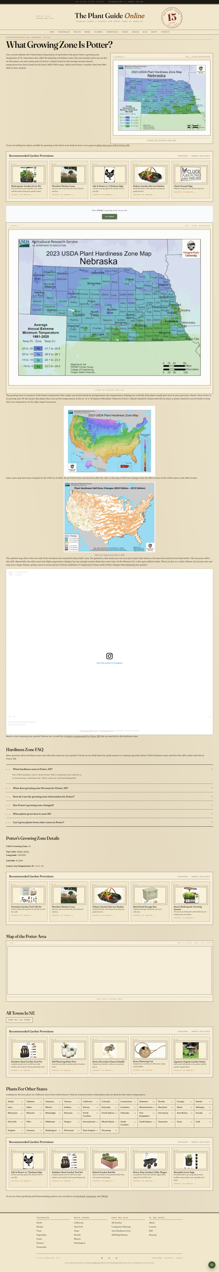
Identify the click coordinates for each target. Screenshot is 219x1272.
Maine (184, 1107)
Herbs (88, 32)
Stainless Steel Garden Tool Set (26, 1061)
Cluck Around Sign (183, 186)
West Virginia (90, 1130)
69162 (20, 851)
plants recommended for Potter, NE (83, 736)
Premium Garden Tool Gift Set (26, 906)
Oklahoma (53, 1121)
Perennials (112, 32)
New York (15, 1121)
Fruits (77, 32)
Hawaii (203, 1101)
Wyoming (109, 1130)
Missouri (34, 1113)
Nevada (203, 1113)
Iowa (15, 1107)
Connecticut (128, 1101)
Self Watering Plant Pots (64, 1061)
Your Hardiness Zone (121, 1231)
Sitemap (153, 1235)
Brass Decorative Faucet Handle (109, 1061)
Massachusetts (147, 1107)
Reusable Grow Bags (184, 1172)
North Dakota (109, 1113)
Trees (125, 32)
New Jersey (166, 1113)
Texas (184, 1121)
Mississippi (53, 1113)
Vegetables (64, 32)
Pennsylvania (90, 1121)
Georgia (184, 1101)
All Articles (117, 1222)
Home (52, 32)
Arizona (72, 1101)
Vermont (34, 1130)
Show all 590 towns (19, 1020)
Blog (145, 32)
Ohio (34, 1121)
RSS (151, 1231)
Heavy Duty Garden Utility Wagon (150, 1172)
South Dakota (147, 1121)
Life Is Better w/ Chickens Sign (108, 186)
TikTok (104, 1196)
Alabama (34, 1101)
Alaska (15, 1101)
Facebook (80, 1196)
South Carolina (128, 1123)
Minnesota (15, 1113)
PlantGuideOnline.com (18, 37)
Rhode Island (109, 1121)
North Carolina (90, 1114)
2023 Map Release (120, 1235)
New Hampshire (147, 1114)
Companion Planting (121, 1227)
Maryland (166, 1107)
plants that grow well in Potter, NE (112, 145)
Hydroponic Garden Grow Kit (26, 186)
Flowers (98, 32)
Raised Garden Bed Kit (104, 1172)
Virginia (15, 1130)
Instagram (91, 1196)
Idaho (34, 1107)
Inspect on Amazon (20, 195)
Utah (203, 1121)
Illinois (53, 1107)
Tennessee (166, 1121)
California (90, 1101)
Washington (53, 1130)
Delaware (147, 1101)
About (154, 32)
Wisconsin (72, 1130)
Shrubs (135, 32)
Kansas (90, 1107)
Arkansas (53, 1101)
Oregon (72, 1121)
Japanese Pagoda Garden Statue (190, 1061)
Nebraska (36, 37)
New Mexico (184, 1113)
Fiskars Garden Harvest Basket (148, 186)
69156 (26, 851)
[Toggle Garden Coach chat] (211, 1264)
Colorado (109, 1101)
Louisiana (128, 1107)
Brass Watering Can (143, 1061)
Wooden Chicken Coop (63, 186)
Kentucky (109, 1107)
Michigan (203, 1107)
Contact (165, 32)
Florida (166, 1101)
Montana (72, 1113)
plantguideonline (107, 731)
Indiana (72, 1107)
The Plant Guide (109, 15)
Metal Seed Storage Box (145, 906)
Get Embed (109, 216)
